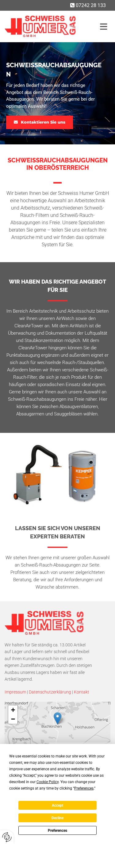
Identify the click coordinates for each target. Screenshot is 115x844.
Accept (57, 805)
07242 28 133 (91, 5)
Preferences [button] (84, 788)
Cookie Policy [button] (47, 782)
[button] (103, 26)
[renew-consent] (7, 837)
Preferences (57, 830)
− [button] (13, 719)
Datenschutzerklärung (50, 692)
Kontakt (81, 692)
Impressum (15, 692)
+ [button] (13, 710)
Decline (57, 818)
